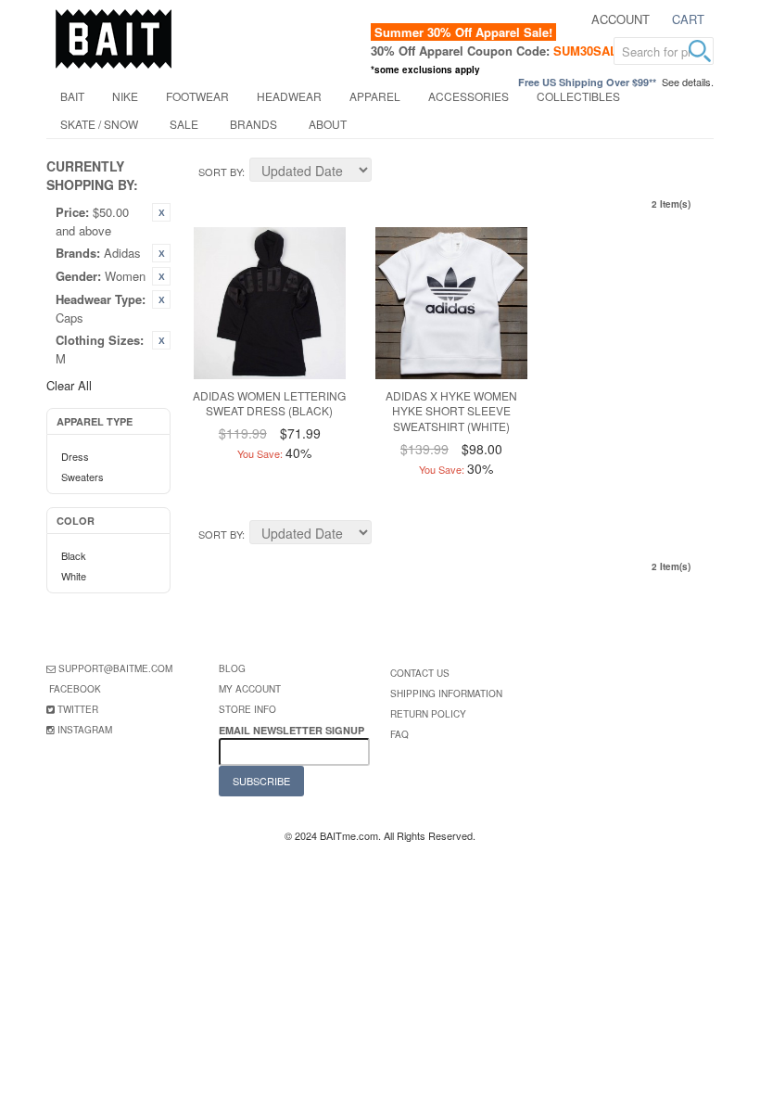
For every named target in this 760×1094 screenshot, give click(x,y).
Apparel (374, 96)
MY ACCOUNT (250, 688)
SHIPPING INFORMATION (446, 693)
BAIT (72, 96)
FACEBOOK (75, 688)
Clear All (69, 385)
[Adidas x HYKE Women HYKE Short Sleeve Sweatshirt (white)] (451, 303)
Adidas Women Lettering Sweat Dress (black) (269, 403)
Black (73, 555)
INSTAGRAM (84, 729)
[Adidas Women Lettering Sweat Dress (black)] (269, 303)
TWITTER (77, 709)
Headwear (289, 96)
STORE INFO (247, 709)
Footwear (197, 96)
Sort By (220, 171)
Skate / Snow (99, 124)
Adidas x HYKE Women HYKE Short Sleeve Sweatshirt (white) (451, 411)
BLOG (232, 668)
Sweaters (82, 476)
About (328, 124)
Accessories (468, 96)
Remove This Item (161, 212)
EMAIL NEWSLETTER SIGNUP (293, 730)
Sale (184, 124)
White (73, 575)
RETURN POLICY (428, 713)
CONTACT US (420, 673)
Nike (125, 96)
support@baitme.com (115, 668)
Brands (253, 124)
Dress (75, 456)
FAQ (399, 734)
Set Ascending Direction (388, 172)
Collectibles (578, 96)
